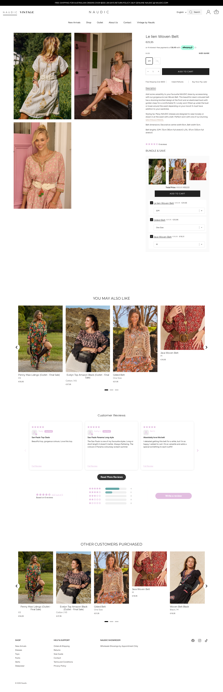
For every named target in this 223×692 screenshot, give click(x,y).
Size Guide (204, 53)
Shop (88, 22)
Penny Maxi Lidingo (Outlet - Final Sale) (39, 375)
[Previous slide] (25, 450)
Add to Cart (185, 71)
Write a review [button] (173, 495)
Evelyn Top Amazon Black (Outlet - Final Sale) (88, 376)
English (180, 12)
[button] (152, 144)
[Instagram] (199, 640)
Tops (17, 654)
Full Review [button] (37, 466)
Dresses (18, 650)
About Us (113, 22)
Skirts (17, 662)
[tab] (152, 88)
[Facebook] (192, 640)
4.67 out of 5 (57, 495)
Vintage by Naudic (146, 22)
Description (151, 88)
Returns (57, 650)
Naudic (24, 683)
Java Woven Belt (163, 237)
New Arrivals (74, 22)
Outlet (100, 22)
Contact (127, 22)
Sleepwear (19, 666)
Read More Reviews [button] (112, 477)
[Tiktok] (206, 640)
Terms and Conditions (63, 662)
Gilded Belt (159, 220)
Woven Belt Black (179, 606)
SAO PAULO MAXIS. (155, 120)
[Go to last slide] (17, 347)
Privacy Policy (60, 666)
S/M (149, 61)
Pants (17, 658)
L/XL (157, 61)
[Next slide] (206, 347)
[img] (38, 427)
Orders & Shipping (62, 646)
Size (177, 53)
